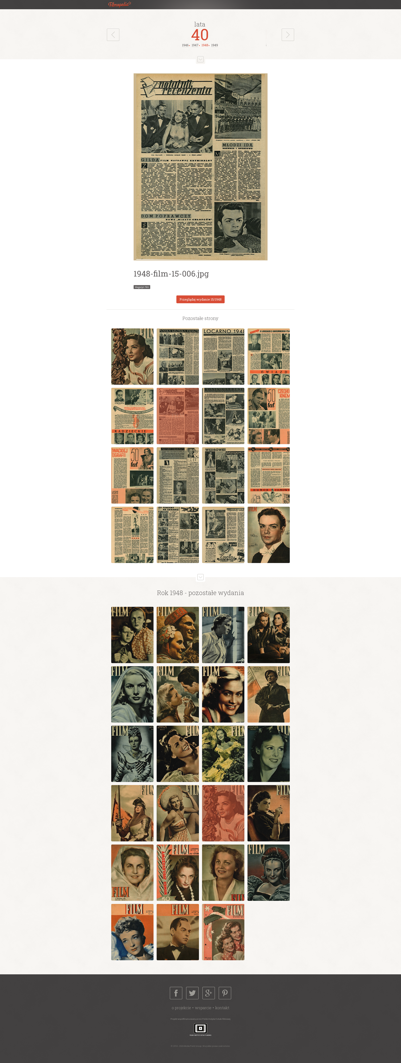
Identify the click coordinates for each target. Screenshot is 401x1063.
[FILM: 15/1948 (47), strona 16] (268, 535)
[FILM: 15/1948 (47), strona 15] (223, 535)
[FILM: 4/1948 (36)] (268, 635)
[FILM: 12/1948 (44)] (268, 754)
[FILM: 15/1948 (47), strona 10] (178, 475)
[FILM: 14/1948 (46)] (178, 813)
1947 (195, 45)
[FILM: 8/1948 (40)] (268, 694)
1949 (214, 45)
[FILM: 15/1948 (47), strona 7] (223, 416)
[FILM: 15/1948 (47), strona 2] (178, 356)
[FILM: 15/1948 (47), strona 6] (178, 416)
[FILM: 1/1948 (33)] (132, 635)
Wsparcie (203, 1007)
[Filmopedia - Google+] (208, 993)
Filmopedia (122, 5)
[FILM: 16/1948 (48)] (268, 813)
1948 (205, 45)
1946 (185, 45)
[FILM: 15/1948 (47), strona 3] (223, 356)
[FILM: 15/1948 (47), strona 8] (268, 416)
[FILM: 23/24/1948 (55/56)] (223, 932)
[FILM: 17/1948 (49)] (132, 873)
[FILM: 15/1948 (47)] (223, 813)
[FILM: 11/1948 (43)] (223, 754)
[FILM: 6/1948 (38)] (178, 694)
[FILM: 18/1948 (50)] (178, 873)
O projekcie (181, 1007)
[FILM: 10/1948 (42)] (178, 754)
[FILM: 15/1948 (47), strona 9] (132, 475)
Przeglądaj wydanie (200, 299)
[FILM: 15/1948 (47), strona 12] (268, 475)
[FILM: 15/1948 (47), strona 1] (132, 356)
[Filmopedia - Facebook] (176, 993)
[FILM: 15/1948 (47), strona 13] (132, 535)
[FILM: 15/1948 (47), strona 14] (178, 535)
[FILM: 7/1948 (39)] (223, 694)
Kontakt (222, 1007)
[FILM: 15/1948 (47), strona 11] (223, 475)
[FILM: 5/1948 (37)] (132, 694)
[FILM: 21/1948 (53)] (132, 932)
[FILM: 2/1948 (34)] (178, 635)
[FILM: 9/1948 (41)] (132, 754)
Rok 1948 (170, 593)
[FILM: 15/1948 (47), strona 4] (268, 356)
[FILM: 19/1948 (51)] (223, 873)
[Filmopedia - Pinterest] (225, 993)
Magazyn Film (142, 287)
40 (200, 34)
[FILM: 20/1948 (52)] (268, 873)
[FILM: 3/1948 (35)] (223, 635)
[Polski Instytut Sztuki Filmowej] (200, 1029)
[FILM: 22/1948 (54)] (178, 932)
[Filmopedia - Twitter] (192, 993)
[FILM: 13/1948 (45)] (132, 813)
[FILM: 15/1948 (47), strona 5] (132, 416)
